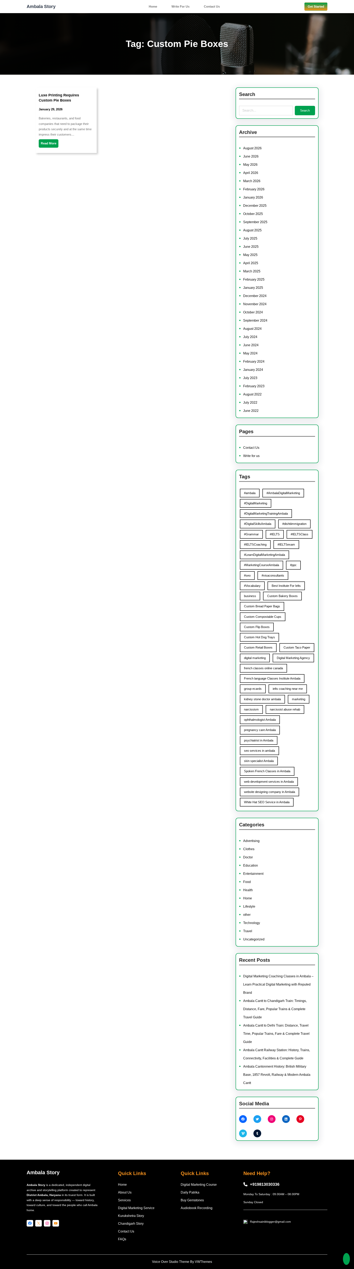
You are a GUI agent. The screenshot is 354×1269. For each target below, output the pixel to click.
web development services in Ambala (269, 781)
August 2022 (252, 394)
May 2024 (250, 353)
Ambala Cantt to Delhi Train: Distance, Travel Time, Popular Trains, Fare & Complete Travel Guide (276, 1034)
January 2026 (253, 197)
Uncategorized (253, 939)
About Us (125, 1192)
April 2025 (250, 263)
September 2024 (255, 320)
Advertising (251, 841)
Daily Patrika (190, 1192)
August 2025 (252, 230)
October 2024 (253, 312)
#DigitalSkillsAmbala (257, 523)
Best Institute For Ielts (286, 585)
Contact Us (251, 447)
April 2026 (250, 173)
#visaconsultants (273, 575)
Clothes (248, 849)
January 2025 (253, 287)
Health (248, 890)
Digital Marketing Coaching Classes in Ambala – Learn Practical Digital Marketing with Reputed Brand (278, 984)
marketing (298, 699)
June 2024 (251, 345)
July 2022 (250, 402)
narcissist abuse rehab (285, 709)
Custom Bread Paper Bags (262, 606)
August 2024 (252, 328)
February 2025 (253, 279)
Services (124, 1200)
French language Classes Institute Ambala (272, 678)
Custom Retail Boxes (258, 647)
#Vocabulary (252, 585)
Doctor (248, 857)
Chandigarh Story (131, 1223)
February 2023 (253, 386)
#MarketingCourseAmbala (261, 565)
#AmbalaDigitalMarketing (283, 493)
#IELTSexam (286, 544)
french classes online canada (263, 668)
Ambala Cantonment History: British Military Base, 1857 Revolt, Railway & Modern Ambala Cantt (276, 1075)
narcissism (251, 709)
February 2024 (253, 361)
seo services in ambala (259, 750)
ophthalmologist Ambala (260, 719)
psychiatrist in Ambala (258, 740)
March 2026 (251, 181)
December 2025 (255, 205)
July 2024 (250, 337)
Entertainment (253, 873)
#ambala (249, 493)
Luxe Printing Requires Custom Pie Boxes (59, 97)
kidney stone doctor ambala (262, 699)
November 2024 (255, 304)
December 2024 (255, 296)
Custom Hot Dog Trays (259, 637)
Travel (247, 931)
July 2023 (250, 378)
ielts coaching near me (288, 688)
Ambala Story (41, 6)
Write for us (251, 456)
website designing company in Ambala (269, 792)
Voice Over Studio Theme (170, 1261)
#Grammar (251, 534)
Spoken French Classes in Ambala (267, 771)
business (250, 596)
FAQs (122, 1239)
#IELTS (275, 534)
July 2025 (250, 238)
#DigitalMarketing (255, 503)
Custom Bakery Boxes (282, 596)
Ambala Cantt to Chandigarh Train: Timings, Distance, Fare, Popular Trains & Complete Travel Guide (275, 1009)
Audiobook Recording (196, 1208)
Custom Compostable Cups (262, 616)
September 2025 (255, 222)
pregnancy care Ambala (260, 730)
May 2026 (250, 164)
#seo (247, 575)
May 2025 (250, 255)
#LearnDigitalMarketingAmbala (264, 554)
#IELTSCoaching (255, 544)
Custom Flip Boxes (257, 627)
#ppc (293, 565)
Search (305, 110)
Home (247, 898)
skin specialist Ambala (259, 761)
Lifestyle (249, 906)
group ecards (253, 688)
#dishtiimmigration (294, 523)
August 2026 (252, 148)
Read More (48, 143)
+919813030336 (264, 1184)
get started (316, 6)
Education (250, 865)
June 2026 (251, 156)
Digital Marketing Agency (293, 658)
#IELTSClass (299, 534)
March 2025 (251, 271)
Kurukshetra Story (131, 1216)
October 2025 (253, 214)
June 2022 (251, 410)
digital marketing (255, 658)
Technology (251, 923)
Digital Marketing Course (199, 1184)
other (247, 914)
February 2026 (253, 189)
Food (247, 882)
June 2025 (251, 246)
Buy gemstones (192, 1200)
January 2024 (253, 369)
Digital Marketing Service (136, 1208)
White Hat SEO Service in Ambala (266, 802)
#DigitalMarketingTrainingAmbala (266, 513)
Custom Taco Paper (297, 647)
